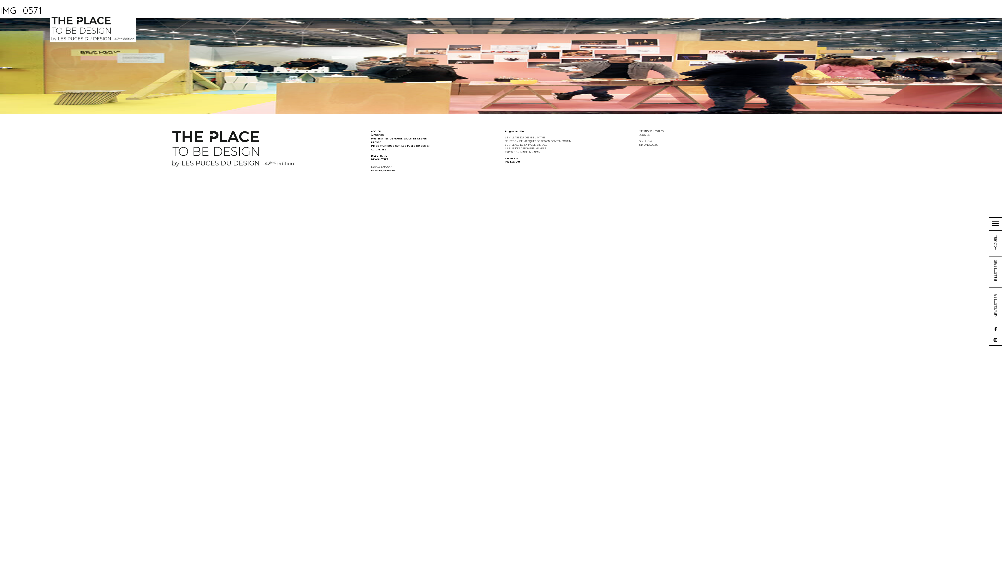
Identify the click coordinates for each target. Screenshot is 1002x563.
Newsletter (380, 159)
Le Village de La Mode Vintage (526, 144)
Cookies (644, 134)
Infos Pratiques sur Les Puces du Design (401, 145)
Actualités (378, 149)
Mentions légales (651, 131)
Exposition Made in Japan (522, 152)
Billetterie (379, 155)
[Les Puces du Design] (93, 28)
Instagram (512, 161)
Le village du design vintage (525, 137)
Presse (376, 142)
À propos (377, 134)
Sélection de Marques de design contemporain (538, 141)
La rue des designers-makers (525, 148)
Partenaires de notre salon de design (399, 138)
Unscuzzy (650, 144)
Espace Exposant (382, 166)
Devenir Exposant (384, 170)
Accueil (376, 131)
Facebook (511, 158)
